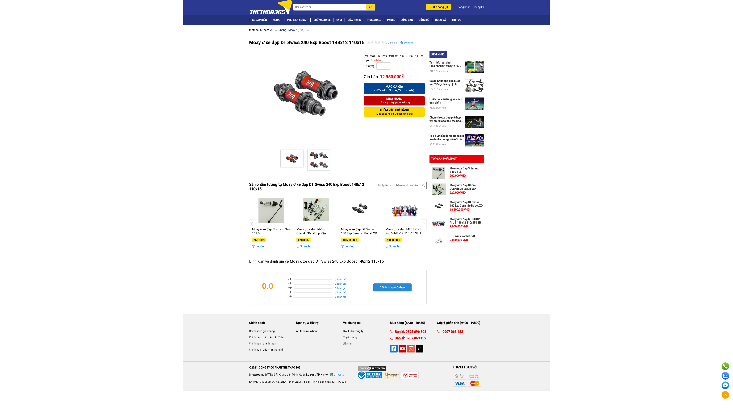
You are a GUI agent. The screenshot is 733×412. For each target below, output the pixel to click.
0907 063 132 (415, 338)
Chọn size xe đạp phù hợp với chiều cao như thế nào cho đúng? (445, 119)
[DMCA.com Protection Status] (372, 367)
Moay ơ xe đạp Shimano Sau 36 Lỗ (271, 231)
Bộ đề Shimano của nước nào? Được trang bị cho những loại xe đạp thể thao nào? (445, 82)
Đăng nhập (464, 7)
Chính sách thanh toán (262, 343)
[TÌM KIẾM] (370, 7)
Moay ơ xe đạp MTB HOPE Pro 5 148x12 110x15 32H (403, 231)
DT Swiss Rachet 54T (462, 236)
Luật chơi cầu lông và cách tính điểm (445, 101)
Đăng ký (479, 7)
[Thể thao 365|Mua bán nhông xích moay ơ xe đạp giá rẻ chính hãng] (270, 6)
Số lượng (369, 66)
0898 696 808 (415, 332)
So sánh (408, 42)
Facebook (725, 385)
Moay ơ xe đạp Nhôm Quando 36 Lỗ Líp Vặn (311, 231)
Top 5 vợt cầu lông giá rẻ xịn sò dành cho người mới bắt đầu (446, 137)
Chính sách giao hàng (262, 331)
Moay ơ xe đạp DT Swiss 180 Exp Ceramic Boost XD (359, 231)
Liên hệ (347, 343)
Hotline (725, 366)
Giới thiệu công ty (353, 331)
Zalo (725, 376)
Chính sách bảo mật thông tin (266, 349)
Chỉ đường (339, 375)
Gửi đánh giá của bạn (392, 287)
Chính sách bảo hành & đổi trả (267, 337)
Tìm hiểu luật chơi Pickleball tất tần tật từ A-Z (445, 64)
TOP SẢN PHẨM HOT (444, 158)
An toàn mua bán (306, 331)
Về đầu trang (725, 395)
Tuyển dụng (350, 337)
